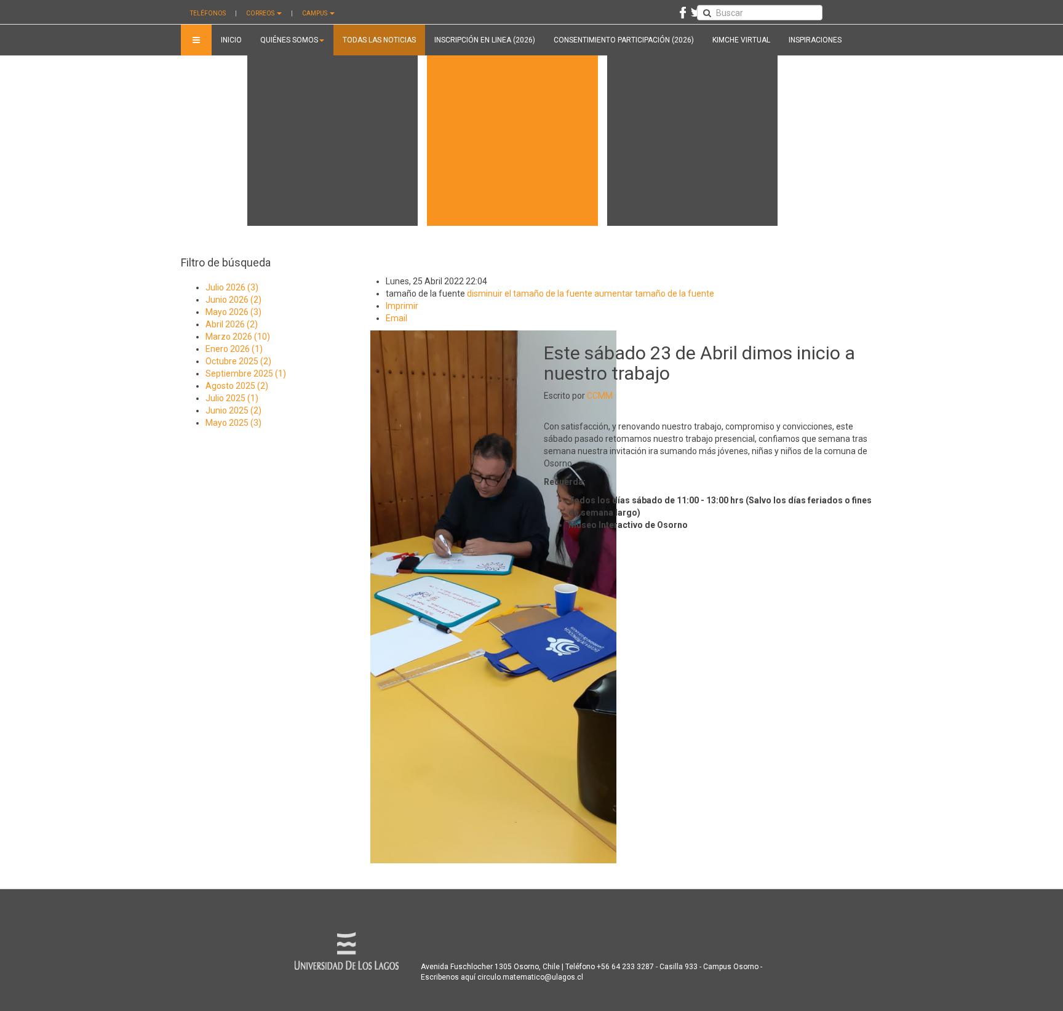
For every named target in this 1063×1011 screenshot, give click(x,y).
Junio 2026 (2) (233, 300)
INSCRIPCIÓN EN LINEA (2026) (484, 40)
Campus (315, 13)
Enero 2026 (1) (234, 349)
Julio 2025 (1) (231, 398)
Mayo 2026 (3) (233, 312)
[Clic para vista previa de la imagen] (493, 596)
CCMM (600, 396)
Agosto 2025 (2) (236, 386)
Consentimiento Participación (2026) (624, 40)
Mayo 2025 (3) (233, 423)
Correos (261, 13)
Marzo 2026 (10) (237, 337)
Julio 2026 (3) (231, 287)
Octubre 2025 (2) (238, 361)
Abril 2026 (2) (231, 324)
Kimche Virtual (741, 40)
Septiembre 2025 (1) (245, 373)
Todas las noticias (379, 40)
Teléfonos (208, 13)
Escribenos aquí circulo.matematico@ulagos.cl (502, 977)
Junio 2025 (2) (233, 410)
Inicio (231, 40)
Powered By (346, 951)
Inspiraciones (815, 40)
